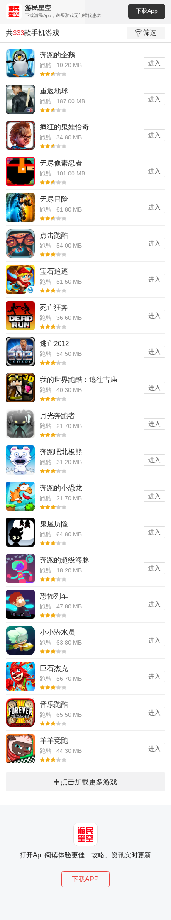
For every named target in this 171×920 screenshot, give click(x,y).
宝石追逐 (54, 271)
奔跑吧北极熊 (61, 452)
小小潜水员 (57, 632)
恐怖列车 (54, 596)
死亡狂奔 (54, 308)
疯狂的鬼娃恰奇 (64, 127)
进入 (154, 62)
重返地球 (54, 91)
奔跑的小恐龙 (61, 488)
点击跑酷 (54, 235)
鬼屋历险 (54, 524)
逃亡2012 (54, 344)
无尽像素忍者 (61, 163)
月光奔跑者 (57, 416)
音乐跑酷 (54, 704)
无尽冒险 (54, 199)
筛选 (149, 32)
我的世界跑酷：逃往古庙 (78, 380)
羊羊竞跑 (54, 741)
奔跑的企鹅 (57, 55)
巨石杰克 (54, 668)
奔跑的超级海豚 (64, 560)
